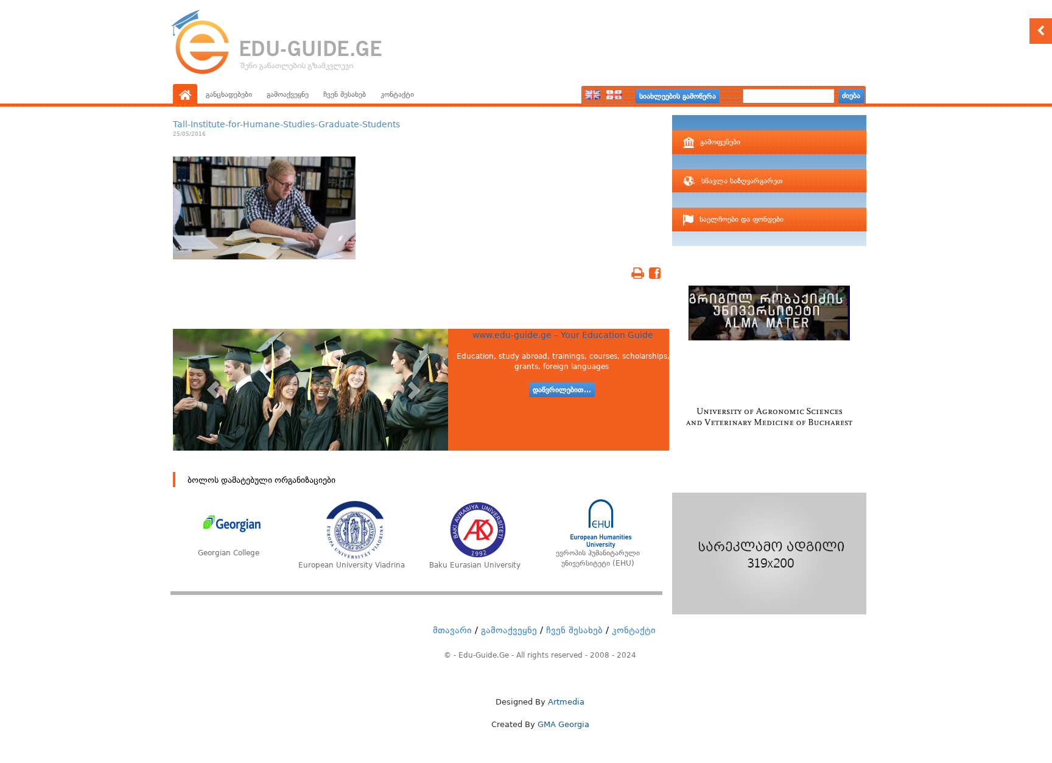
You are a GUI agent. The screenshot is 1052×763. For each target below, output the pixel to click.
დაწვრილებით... (562, 389)
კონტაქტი (397, 94)
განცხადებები (229, 94)
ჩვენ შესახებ (344, 94)
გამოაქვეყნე (288, 94)
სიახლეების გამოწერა (677, 96)
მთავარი (452, 630)
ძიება (851, 95)
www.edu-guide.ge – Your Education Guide (562, 335)
